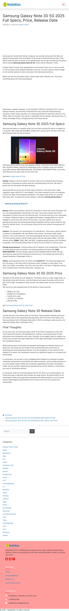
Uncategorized (8, 523)
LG (4, 486)
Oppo (5, 502)
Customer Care (8, 465)
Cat (4, 459)
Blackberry (6, 453)
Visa (4, 526)
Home (7, 572)
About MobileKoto (11, 575)
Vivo (4, 529)
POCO (5, 505)
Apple (5, 450)
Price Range (7, 508)
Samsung (8, 415)
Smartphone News (9, 514)
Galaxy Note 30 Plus (18, 176)
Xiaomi (5, 535)
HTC (4, 480)
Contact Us (9, 579)
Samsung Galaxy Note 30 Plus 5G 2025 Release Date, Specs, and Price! (31, 420)
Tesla (5, 520)
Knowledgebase (8, 483)
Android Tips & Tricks (10, 447)
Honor (5, 477)
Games (5, 471)
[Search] (32, 431)
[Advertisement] (34, 41)
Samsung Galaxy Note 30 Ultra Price (19, 305)
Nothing (5, 496)
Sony (4, 517)
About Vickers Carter (13, 583)
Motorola (6, 490)
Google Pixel (7, 474)
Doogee (5, 468)
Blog (4, 456)
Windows (6, 532)
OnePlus (6, 499)
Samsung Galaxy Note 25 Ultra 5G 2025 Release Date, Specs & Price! (30, 418)
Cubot (5, 462)
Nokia (5, 493)
